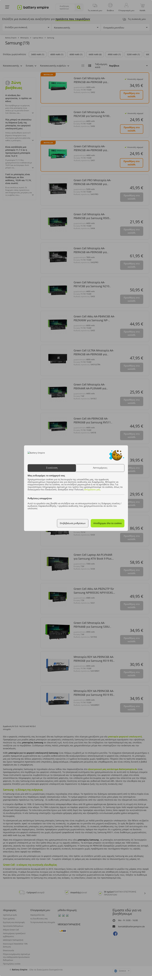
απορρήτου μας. (92, 489)
